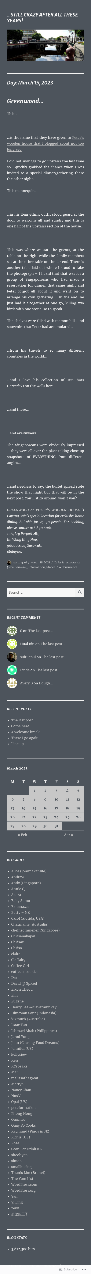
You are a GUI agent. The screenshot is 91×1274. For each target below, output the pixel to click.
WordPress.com (24, 1184)
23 (45, 817)
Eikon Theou (22, 989)
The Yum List (22, 1178)
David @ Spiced (24, 983)
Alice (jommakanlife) (29, 871)
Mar (14, 1072)
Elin (14, 995)
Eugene (17, 1001)
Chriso (16, 948)
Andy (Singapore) (26, 883)
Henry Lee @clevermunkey (34, 1007)
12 (78, 799)
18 (67, 808)
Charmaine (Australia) (29, 924)
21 (23, 817)
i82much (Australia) (28, 1019)
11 (67, 799)
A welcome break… (26, 732)
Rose (15, 1143)
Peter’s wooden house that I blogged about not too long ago (45, 143)
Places (50, 567)
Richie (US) (20, 1137)
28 (23, 826)
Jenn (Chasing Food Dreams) (35, 1042)
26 (78, 817)
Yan (14, 1196)
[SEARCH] (79, 592)
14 (23, 808)
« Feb (22, 835)
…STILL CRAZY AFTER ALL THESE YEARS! (42, 18)
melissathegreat (25, 1078)
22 (34, 817)
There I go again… (26, 738)
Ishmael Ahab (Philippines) (34, 1031)
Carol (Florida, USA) (27, 918)
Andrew (17, 877)
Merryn (17, 1084)
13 (12, 808)
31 (56, 826)
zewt (15, 1208)
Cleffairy (18, 960)
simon (16, 1161)
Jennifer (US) (22, 1048)
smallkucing (21, 1167)
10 (56, 799)
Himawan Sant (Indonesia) (34, 1013)
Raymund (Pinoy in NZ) (31, 1131)
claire (15, 954)
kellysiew (19, 1054)
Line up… (18, 744)
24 (56, 817)
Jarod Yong (20, 1037)
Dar (14, 977)
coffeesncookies (24, 971)
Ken (14, 1060)
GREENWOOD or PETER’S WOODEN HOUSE (43, 510)
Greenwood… (25, 101)
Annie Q (18, 889)
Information (37, 567)
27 (12, 826)
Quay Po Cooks (23, 1125)
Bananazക (20, 906)
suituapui (20, 562)
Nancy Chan (21, 1090)
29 (34, 826)
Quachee (18, 1119)
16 (45, 808)
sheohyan (19, 1155)
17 (56, 808)
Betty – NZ (20, 912)
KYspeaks (19, 1066)
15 (34, 808)
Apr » (68, 835)
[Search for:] (41, 592)
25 (67, 817)
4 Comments (68, 567)
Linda (25, 670)
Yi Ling (17, 1202)
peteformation (23, 1107)
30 (45, 826)
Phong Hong (21, 1113)
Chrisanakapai (23, 936)
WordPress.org (23, 1190)
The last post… (40, 631)
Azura (16, 895)
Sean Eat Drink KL (26, 1149)
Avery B (26, 683)
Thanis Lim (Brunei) (28, 1173)
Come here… (21, 726)
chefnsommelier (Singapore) (35, 930)
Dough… (46, 683)
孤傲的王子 (19, 1214)
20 (12, 817)
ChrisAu (17, 942)
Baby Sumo (20, 901)
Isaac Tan (19, 1025)
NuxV (16, 1096)
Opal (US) (19, 1102)
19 (78, 808)
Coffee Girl (20, 966)
